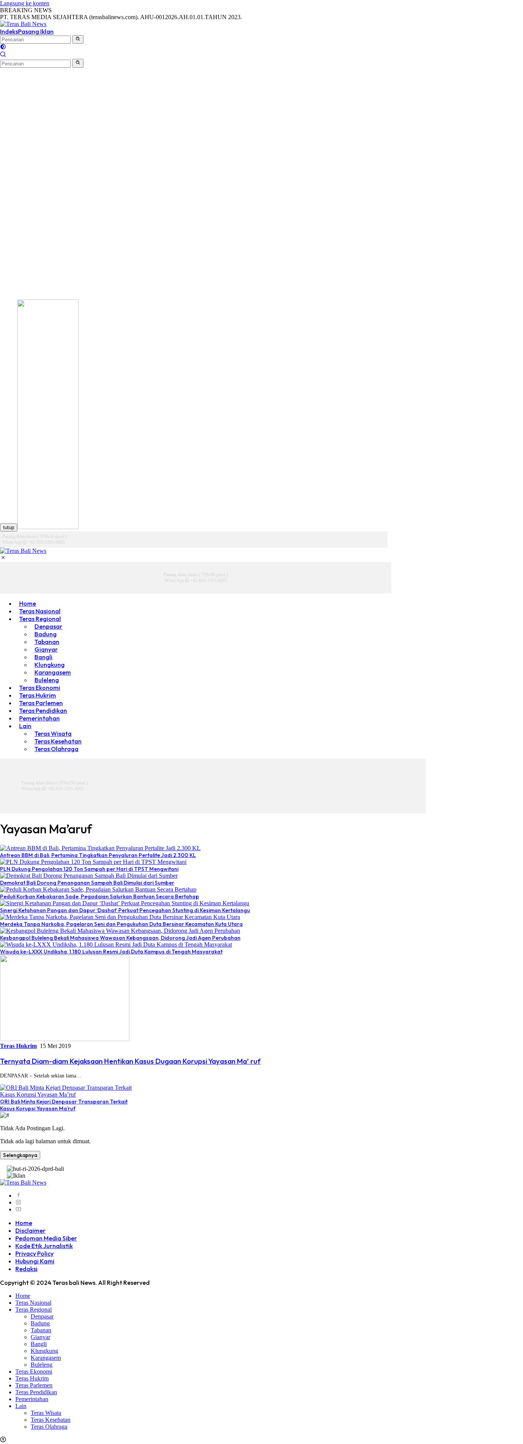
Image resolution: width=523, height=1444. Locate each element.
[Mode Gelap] (3, 47)
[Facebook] (18, 1195)
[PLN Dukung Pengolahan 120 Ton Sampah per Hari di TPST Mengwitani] (93, 862)
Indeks (9, 31)
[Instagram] (18, 1202)
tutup (8, 527)
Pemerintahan (39, 718)
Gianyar (40, 1337)
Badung (40, 1323)
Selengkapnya (20, 1155)
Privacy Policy (34, 1253)
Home (23, 1223)
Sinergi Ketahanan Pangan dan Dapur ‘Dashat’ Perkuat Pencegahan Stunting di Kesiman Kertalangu (125, 910)
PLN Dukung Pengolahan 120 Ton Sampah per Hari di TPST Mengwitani (89, 868)
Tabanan (41, 1330)
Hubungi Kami (34, 1261)
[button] (77, 39)
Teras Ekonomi (33, 1371)
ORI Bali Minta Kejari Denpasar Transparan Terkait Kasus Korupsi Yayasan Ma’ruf (63, 1105)
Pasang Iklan (36, 31)
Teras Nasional (33, 1302)
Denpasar (42, 1316)
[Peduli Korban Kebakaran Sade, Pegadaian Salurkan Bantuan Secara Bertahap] (98, 889)
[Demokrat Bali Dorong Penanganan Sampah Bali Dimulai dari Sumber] (89, 875)
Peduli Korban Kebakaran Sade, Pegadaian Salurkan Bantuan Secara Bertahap (99, 896)
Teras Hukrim (18, 1046)
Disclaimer (30, 1230)
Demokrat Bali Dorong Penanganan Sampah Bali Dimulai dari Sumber (87, 882)
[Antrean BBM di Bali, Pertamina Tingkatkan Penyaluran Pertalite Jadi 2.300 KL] (100, 848)
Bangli (39, 1344)
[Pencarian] (3, 55)
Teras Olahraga (56, 749)
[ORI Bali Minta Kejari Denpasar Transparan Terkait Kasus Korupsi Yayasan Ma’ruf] (66, 1094)
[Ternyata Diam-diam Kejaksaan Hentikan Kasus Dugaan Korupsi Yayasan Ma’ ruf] (64, 1039)
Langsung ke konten (24, 3)
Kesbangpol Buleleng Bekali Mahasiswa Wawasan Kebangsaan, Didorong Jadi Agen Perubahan (120, 937)
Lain (25, 726)
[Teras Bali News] (23, 24)
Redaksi (26, 1269)
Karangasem (46, 1357)
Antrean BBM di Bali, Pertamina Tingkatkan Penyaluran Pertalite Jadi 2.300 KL (98, 855)
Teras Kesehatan (50, 1419)
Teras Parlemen (33, 1385)
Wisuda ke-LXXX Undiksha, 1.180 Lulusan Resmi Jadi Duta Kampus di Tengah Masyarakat (111, 951)
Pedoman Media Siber (46, 1238)
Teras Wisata (46, 1413)
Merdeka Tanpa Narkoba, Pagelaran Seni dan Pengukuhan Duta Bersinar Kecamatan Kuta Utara (121, 924)
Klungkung (44, 1351)
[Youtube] (18, 1209)
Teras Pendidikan (36, 1392)
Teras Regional (33, 1309)
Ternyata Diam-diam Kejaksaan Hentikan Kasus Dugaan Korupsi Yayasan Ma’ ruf (130, 1061)
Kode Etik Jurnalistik (44, 1246)
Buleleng (41, 1364)
